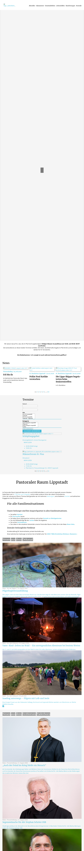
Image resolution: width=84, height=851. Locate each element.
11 (48, 471)
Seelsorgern (50, 496)
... (45, 392)
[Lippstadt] (29, 415)
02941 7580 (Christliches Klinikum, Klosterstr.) (62, 534)
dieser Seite (70, 524)
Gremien (67, 496)
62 (48, 392)
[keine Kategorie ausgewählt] (30, 422)
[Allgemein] (30, 424)
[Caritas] (30, 426)
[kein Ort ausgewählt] (29, 414)
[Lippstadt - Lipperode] (29, 418)
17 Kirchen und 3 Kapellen (22, 494)
